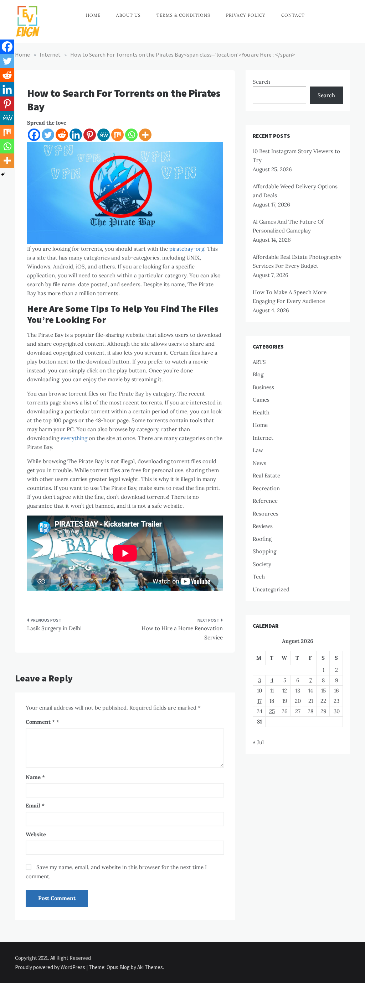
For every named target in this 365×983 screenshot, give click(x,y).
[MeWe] (103, 135)
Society (262, 564)
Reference (265, 500)
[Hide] (3, 174)
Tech (259, 576)
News (259, 463)
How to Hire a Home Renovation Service (182, 633)
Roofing (262, 538)
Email (35, 805)
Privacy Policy (246, 15)
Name (35, 777)
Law (258, 450)
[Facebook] (34, 135)
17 (259, 700)
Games (261, 399)
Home (93, 15)
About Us (128, 15)
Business (263, 387)
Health (261, 412)
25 (272, 711)
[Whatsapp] (131, 135)
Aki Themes (150, 967)
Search (261, 81)
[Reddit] (62, 135)
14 (310, 690)
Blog (258, 374)
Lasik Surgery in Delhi (54, 628)
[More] (145, 135)
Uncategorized (271, 589)
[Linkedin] (76, 135)
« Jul (258, 742)
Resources (265, 513)
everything (74, 438)
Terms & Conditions (183, 15)
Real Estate (266, 475)
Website (36, 834)
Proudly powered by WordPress (50, 967)
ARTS (259, 362)
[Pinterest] (89, 135)
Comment (40, 721)
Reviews (263, 526)
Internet (263, 437)
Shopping (264, 551)
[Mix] (117, 135)
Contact (293, 15)
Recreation (266, 488)
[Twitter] (48, 135)
